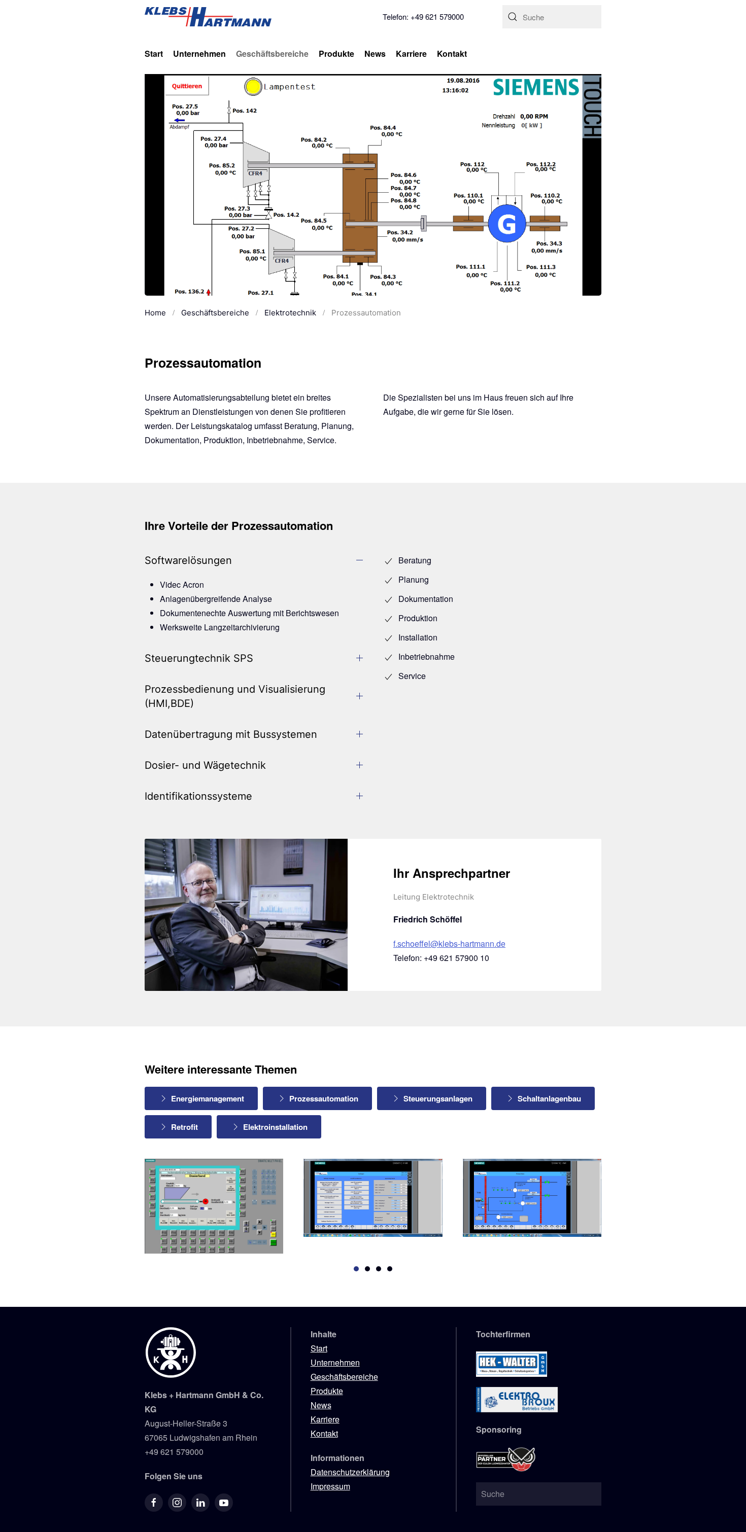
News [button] (375, 53)
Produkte (327, 1391)
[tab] (356, 1268)
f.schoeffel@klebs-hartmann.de (449, 943)
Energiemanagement (207, 1098)
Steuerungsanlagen (437, 1098)
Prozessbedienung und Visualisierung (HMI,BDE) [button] (235, 696)
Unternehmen (335, 1362)
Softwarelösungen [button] (188, 560)
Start (154, 53)
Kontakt (452, 53)
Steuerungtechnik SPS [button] (199, 658)
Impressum (330, 1486)
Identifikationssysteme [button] (198, 796)
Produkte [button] (336, 53)
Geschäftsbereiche (344, 1376)
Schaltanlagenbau (549, 1098)
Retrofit (184, 1126)
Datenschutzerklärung (350, 1472)
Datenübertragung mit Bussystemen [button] (231, 734)
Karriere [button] (411, 53)
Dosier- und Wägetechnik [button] (205, 765)
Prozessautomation (323, 1098)
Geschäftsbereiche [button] (272, 53)
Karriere (325, 1419)
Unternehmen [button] (199, 53)
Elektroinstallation (275, 1126)
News (321, 1405)
